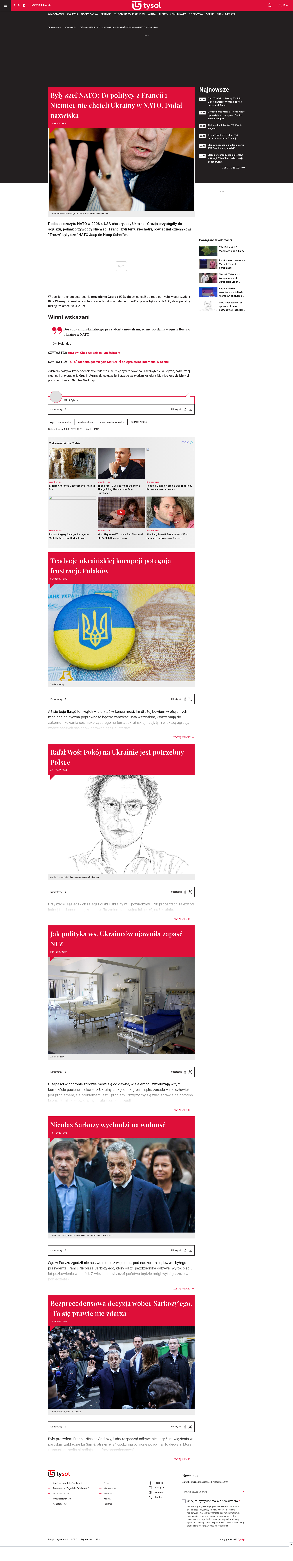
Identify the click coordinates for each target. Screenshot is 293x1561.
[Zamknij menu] (5, 5)
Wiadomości (56, 14)
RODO (74, 1539)
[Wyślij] (242, 1491)
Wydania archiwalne (62, 1498)
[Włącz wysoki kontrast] (24, 5)
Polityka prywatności (58, 1539)
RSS (98, 1539)
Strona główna (54, 27)
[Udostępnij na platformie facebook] (185, 409)
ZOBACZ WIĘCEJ (139, 422)
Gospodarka (89, 14)
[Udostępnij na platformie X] (190, 409)
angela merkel (64, 422)
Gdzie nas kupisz (61, 1493)
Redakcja (108, 1493)
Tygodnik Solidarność (129, 14)
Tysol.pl (241, 1539)
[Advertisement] (146, 59)
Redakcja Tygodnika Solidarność (68, 1483)
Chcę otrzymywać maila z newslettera (213, 1501)
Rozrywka (196, 14)
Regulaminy (86, 1539)
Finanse (106, 14)
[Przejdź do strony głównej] (143, 5)
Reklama (108, 1504)
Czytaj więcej (231, 167)
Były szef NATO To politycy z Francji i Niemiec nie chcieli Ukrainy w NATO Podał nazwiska (119, 27)
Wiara (152, 14)
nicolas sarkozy (85, 422)
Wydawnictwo (110, 1488)
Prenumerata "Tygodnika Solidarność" (71, 1488)
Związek (72, 14)
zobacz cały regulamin (217, 1525)
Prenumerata (226, 14)
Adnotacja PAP (60, 1504)
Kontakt (107, 1498)
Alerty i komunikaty (172, 14)
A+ (19, 5)
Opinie (210, 14)
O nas (106, 1483)
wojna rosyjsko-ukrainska (112, 422)
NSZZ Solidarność (41, 5)
